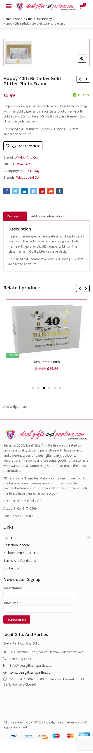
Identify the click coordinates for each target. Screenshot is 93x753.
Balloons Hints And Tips (20, 552)
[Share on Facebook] (6, 191)
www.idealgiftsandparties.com (31, 672)
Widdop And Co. (26, 157)
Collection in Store (16, 545)
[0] (81, 7)
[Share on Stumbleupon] (50, 191)
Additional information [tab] (47, 216)
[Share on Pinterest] (42, 191)
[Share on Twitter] (15, 191)
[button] (86, 62)
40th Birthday (30, 170)
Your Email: (12, 603)
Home (7, 537)
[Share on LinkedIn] (24, 191)
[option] (46, 52)
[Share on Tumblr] (59, 191)
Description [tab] (15, 216)
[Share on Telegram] (33, 191)
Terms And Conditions (19, 560)
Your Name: (12, 588)
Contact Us (11, 568)
